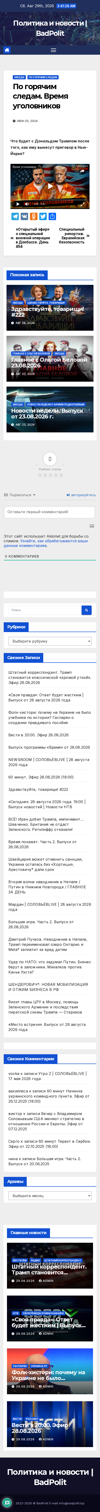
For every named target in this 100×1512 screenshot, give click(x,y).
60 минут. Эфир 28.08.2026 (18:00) (41, 777)
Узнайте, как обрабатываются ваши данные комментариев (46, 543)
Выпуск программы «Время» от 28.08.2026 (49, 747)
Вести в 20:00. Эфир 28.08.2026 (38, 735)
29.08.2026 (26, 1281)
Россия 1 (32, 1419)
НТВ (15, 1313)
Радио (35, 1260)
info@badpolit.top (71, 1503)
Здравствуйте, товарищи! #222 (47, 312)
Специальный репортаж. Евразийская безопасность (71, 235)
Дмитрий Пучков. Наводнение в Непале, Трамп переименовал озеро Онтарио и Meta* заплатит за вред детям (47, 944)
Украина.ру (39, 1366)
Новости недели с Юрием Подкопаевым (55, 404)
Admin (48, 1281)
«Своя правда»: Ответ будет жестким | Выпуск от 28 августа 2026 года (46, 1325)
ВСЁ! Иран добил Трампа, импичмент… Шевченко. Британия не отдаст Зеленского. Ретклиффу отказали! (46, 824)
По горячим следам (43, 77)
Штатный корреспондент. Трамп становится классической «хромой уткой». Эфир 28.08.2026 (49, 677)
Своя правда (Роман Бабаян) (43, 1313)
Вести (17, 1419)
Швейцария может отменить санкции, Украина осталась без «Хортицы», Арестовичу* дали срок (45, 864)
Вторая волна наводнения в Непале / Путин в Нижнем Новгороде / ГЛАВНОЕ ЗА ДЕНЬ (47, 886)
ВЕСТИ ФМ (20, 1260)
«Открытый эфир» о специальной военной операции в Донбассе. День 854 (33, 238)
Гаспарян (20, 1366)
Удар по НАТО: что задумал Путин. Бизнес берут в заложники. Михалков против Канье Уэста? (49, 967)
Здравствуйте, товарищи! (46, 302)
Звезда (19, 77)
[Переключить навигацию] (53, 50)
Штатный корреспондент (62, 1260)
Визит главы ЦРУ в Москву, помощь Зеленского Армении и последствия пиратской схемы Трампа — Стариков (45, 1007)
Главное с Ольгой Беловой (31, 353)
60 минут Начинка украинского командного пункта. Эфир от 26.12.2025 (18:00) (49, 1096)
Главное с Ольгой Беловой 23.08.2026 (49, 362)
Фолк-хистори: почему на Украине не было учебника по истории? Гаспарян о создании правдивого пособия (49, 717)
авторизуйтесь (83, 495)
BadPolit (42, 1503)
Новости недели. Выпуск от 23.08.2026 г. (47, 413)
